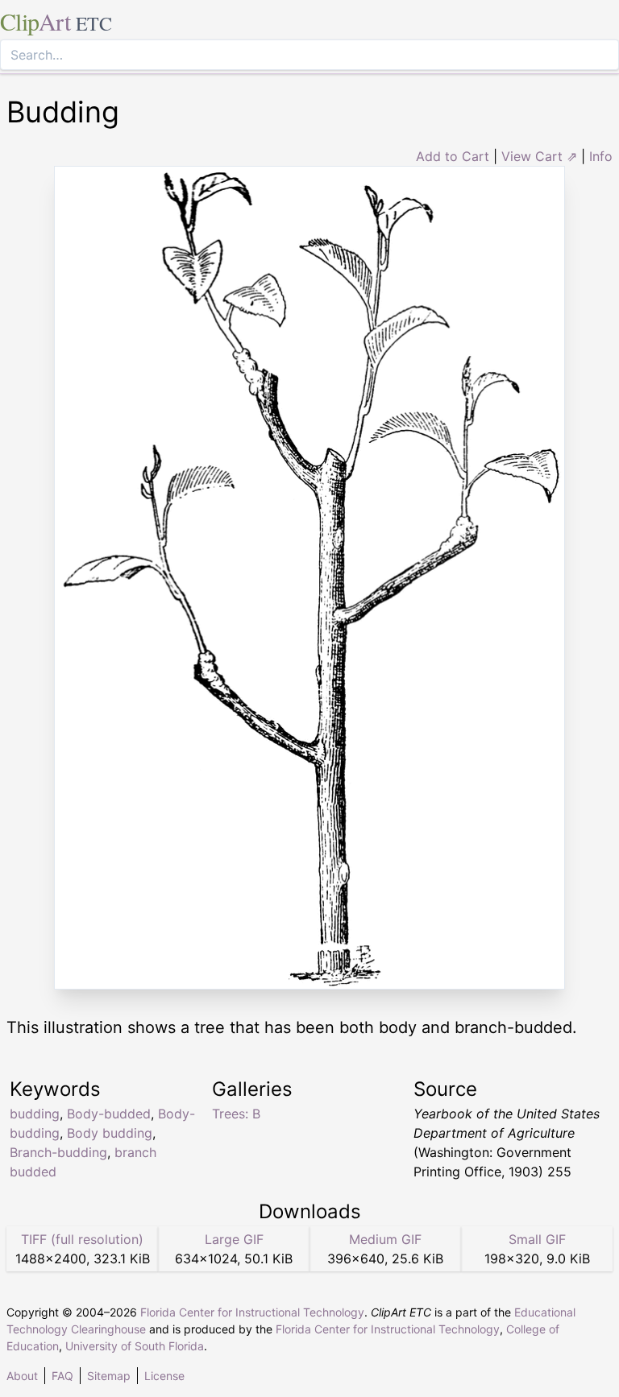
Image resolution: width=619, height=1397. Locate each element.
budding (35, 1114)
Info (601, 156)
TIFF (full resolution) (82, 1239)
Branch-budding (58, 1152)
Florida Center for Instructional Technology (252, 1312)
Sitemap (109, 1376)
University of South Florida (134, 1346)
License (164, 1376)
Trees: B (236, 1114)
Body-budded (109, 1114)
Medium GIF (385, 1239)
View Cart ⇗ (539, 156)
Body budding (109, 1133)
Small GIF (537, 1239)
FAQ (62, 1376)
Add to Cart (452, 156)
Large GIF (234, 1239)
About (22, 1376)
